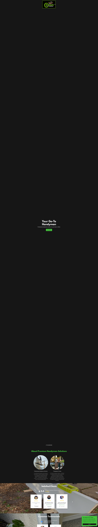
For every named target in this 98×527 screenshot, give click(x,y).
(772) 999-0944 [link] (49, 445)
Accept (89, 524)
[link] (49, 504)
